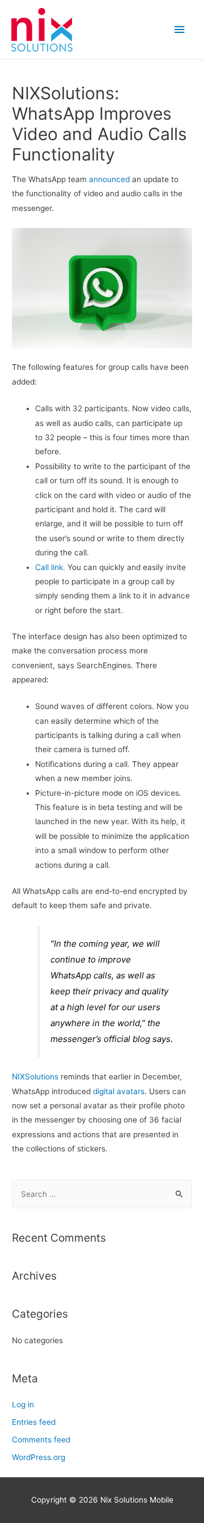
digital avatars (117, 1091)
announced (109, 179)
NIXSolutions (35, 1076)
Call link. (50, 567)
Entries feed (34, 1422)
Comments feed (41, 1439)
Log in (23, 1404)
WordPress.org (38, 1457)
